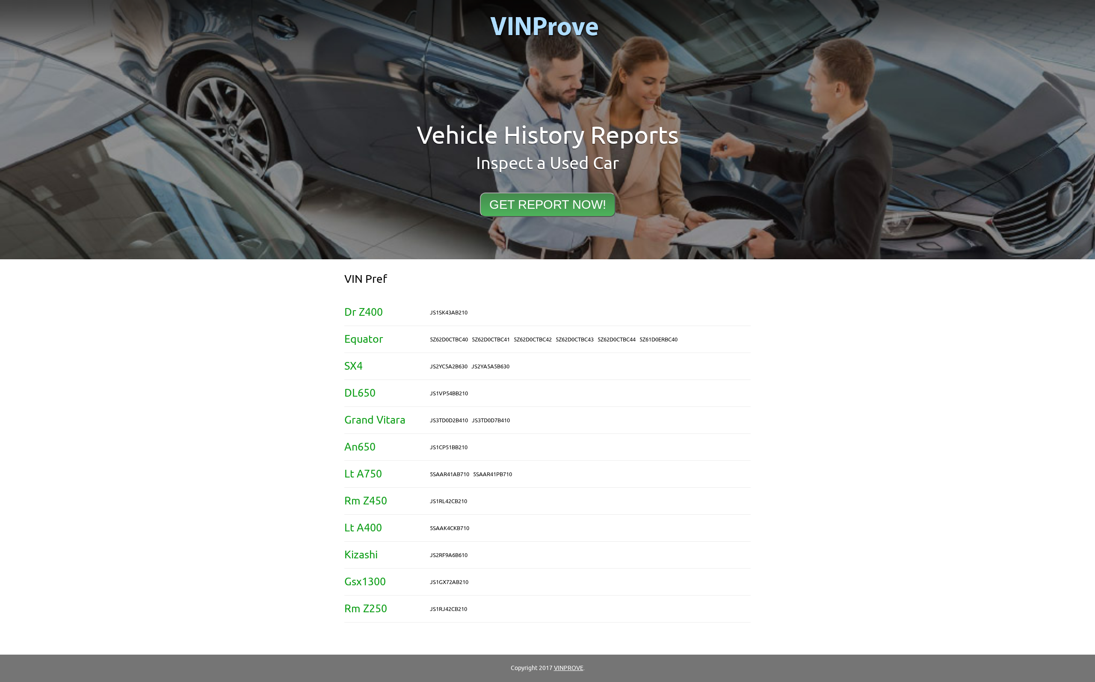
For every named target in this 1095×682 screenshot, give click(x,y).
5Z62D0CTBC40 (449, 339)
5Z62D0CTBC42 (533, 339)
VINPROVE (568, 668)
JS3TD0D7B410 (491, 420)
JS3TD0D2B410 (449, 420)
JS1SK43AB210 (449, 312)
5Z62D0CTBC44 (617, 339)
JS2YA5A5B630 (490, 366)
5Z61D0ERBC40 (658, 339)
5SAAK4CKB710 (449, 528)
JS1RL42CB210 (448, 501)
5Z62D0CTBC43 (575, 339)
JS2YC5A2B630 (449, 366)
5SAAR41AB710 (449, 474)
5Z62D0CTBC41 (491, 339)
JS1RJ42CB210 (448, 609)
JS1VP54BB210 (449, 393)
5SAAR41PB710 (492, 474)
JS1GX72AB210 (449, 582)
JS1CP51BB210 (449, 447)
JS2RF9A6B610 (449, 555)
